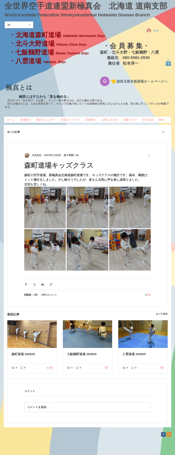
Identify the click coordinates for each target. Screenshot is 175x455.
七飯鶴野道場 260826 (82, 354)
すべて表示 (162, 313)
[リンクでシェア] (51, 284)
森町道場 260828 (23, 354)
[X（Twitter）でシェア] (34, 284)
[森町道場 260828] (32, 334)
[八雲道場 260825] (143, 334)
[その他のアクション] (149, 155)
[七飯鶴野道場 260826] (87, 334)
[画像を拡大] (45, 207)
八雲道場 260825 (134, 354)
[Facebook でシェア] (26, 284)
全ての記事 (13, 131)
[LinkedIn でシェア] (42, 284)
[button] (168, 62)
